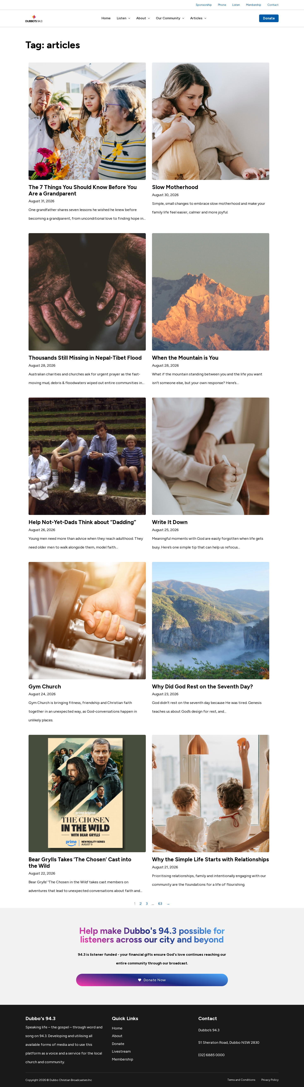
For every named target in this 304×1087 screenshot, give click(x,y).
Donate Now (155, 980)
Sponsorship (204, 4)
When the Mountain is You (185, 357)
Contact (273, 4)
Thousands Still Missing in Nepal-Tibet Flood (85, 357)
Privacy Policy (270, 1079)
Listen (236, 4)
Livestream (121, 1051)
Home (106, 18)
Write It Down (170, 522)
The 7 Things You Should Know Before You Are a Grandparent (83, 190)
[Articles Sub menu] (205, 18)
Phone (222, 4)
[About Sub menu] (149, 18)
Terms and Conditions (241, 1079)
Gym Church (45, 686)
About (141, 18)
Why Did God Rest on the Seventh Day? (202, 686)
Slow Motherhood (175, 187)
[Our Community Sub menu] (183, 18)
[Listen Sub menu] (129, 18)
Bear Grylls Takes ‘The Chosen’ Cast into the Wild (80, 862)
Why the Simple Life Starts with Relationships (210, 859)
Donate (269, 18)
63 (160, 903)
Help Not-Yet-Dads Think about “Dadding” (82, 522)
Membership (253, 4)
